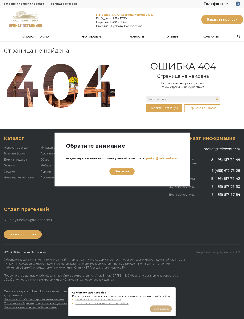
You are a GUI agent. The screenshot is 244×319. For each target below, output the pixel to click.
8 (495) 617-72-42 (225, 179)
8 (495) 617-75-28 (226, 171)
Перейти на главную (164, 108)
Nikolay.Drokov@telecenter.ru (29, 220)
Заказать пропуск (222, 19)
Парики (45, 171)
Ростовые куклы (51, 177)
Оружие (9, 171)
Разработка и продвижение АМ (218, 252)
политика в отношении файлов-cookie (98, 299)
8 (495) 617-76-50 (225, 187)
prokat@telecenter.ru (222, 149)
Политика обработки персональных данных (34, 299)
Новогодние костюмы (19, 177)
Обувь (44, 159)
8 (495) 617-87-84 (225, 195)
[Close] (182, 138)
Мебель (45, 165)
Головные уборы (51, 153)
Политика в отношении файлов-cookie (30, 307)
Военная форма (15, 153)
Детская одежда (15, 159)
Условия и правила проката (24, 3)
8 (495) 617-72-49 (225, 160)
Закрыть (122, 171)
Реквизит (10, 165)
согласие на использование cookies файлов (101, 303)
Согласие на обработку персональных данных (35, 303)
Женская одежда (16, 147)
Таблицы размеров (63, 3)
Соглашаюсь (161, 308)
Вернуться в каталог (202, 108)
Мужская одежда (52, 147)
